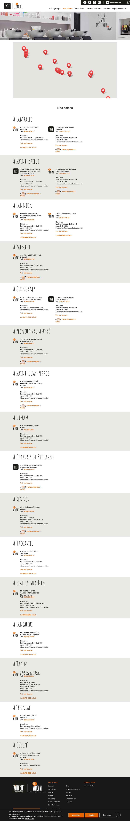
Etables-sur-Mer (71, 799)
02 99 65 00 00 (29, 511)
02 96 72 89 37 (29, 343)
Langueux (69, 802)
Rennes (68, 792)
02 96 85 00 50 (29, 676)
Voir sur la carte (26, 143)
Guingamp (51, 799)
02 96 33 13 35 (29, 175)
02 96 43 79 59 (64, 301)
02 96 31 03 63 (64, 131)
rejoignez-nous (119, 9)
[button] (70, 74)
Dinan (68, 786)
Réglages (107, 815)
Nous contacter (89, 786)
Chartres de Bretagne (73, 789)
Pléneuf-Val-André (54, 802)
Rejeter (91, 815)
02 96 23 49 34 (29, 555)
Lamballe (51, 786)
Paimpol (50, 795)
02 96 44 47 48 (29, 301)
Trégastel (69, 795)
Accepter (76, 815)
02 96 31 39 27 (29, 131)
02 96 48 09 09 (29, 220)
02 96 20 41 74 (29, 259)
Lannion (50, 792)
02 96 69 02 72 (64, 173)
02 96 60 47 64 (29, 597)
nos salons (67, 9)
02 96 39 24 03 (29, 430)
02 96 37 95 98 (64, 218)
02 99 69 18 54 (29, 759)
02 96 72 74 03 (29, 720)
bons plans (79, 9)
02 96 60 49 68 (29, 637)
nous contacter (115, 2)
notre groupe (55, 9)
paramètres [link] (29, 819)
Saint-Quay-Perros (54, 805)
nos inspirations (93, 9)
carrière (106, 9)
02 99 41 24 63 (29, 469)
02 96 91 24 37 (29, 388)
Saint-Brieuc (52, 789)
